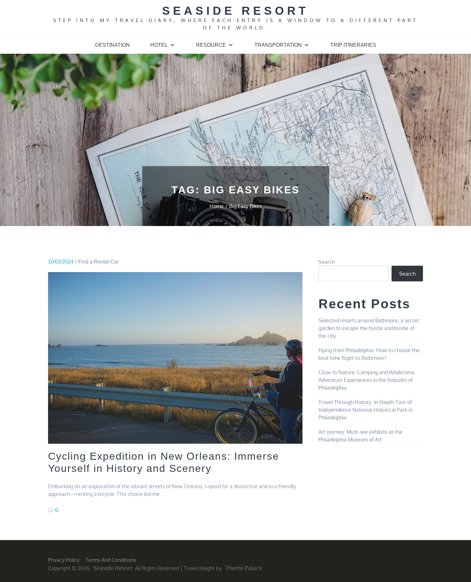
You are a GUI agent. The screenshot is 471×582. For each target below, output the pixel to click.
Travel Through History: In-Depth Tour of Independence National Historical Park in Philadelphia (365, 410)
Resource (211, 45)
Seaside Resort (235, 10)
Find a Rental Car (98, 261)
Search (326, 262)
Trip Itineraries (353, 45)
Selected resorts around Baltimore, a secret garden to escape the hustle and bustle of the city (368, 328)
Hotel (159, 45)
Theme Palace (244, 567)
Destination (112, 45)
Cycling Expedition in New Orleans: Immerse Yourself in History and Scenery (163, 462)
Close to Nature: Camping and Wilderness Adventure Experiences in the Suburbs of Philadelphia (366, 380)
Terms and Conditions (111, 560)
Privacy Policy (63, 560)
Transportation (278, 45)
